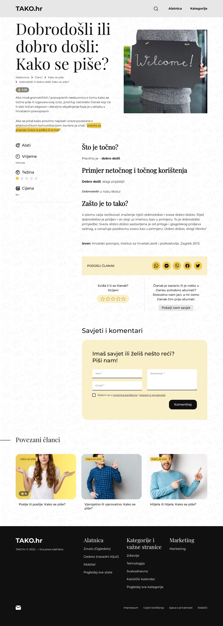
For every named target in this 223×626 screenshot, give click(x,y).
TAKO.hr (29, 8)
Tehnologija (136, 563)
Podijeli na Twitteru (198, 266)
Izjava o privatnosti (181, 607)
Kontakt (18, 607)
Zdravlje (133, 556)
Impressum (131, 607)
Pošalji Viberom (177, 266)
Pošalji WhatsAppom (156, 266)
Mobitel (89, 564)
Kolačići (202, 607)
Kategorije (198, 8)
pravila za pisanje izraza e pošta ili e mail (58, 128)
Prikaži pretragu (156, 9)
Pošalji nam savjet (176, 308)
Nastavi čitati (46, 480)
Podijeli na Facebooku (187, 266)
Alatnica (175, 8)
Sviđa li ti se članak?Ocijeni (113, 288)
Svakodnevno (137, 571)
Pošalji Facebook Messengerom (166, 266)
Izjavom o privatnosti (152, 395)
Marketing (178, 549)
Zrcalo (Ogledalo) (97, 549)
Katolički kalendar (141, 579)
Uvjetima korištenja (125, 395)
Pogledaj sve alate (98, 572)
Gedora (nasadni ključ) (101, 557)
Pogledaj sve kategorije (145, 587)
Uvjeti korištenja (153, 607)
